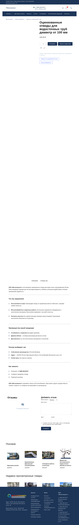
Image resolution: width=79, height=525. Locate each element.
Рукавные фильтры (36, 514)
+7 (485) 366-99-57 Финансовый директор (64, 503)
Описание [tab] (34, 281)
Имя (42, 417)
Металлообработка (19, 19)
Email (53, 417)
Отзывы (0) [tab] (44, 281)
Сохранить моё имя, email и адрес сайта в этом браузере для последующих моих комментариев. (56, 423)
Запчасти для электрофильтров (35, 500)
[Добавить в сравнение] (44, 47)
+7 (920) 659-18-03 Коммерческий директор (63, 508)
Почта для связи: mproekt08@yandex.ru (63, 516)
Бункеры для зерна (48, 494)
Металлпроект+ (9, 19)
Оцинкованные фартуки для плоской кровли (30, 463)
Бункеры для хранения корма (65, 493)
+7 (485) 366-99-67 (40, 8)
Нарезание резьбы (13, 465)
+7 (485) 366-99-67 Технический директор (64, 513)
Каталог (8, 13)
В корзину (52, 43)
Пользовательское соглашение (48, 503)
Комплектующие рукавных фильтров (36, 504)
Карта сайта (47, 509)
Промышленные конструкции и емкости (35, 511)
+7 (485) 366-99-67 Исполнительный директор (63, 499)
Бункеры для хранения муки (11, 493)
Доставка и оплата (19, 13)
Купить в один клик (65, 43)
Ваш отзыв (44, 402)
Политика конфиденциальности (49, 506)
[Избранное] (62, 7)
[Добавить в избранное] (41, 47)
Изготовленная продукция (55, 13)
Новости (29, 13)
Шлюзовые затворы (36, 516)
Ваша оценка (44, 399)
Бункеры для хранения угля (29, 493)
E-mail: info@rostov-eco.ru (63, 520)
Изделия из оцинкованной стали (33, 19)
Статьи (35, 13)
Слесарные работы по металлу (48, 464)
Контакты (66, 13)
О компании (43, 13)
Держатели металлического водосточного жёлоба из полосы (65, 463)
